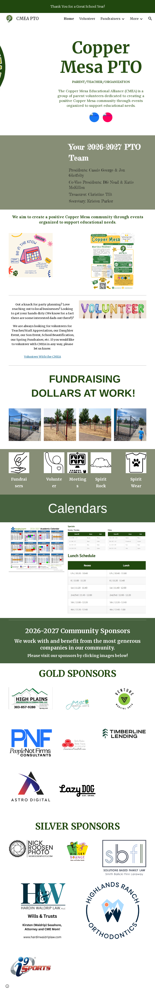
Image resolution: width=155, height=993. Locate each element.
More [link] (134, 19)
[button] (150, 18)
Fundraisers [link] (110, 19)
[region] (77, 6)
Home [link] (69, 19)
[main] (101, 61)
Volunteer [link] (87, 19)
